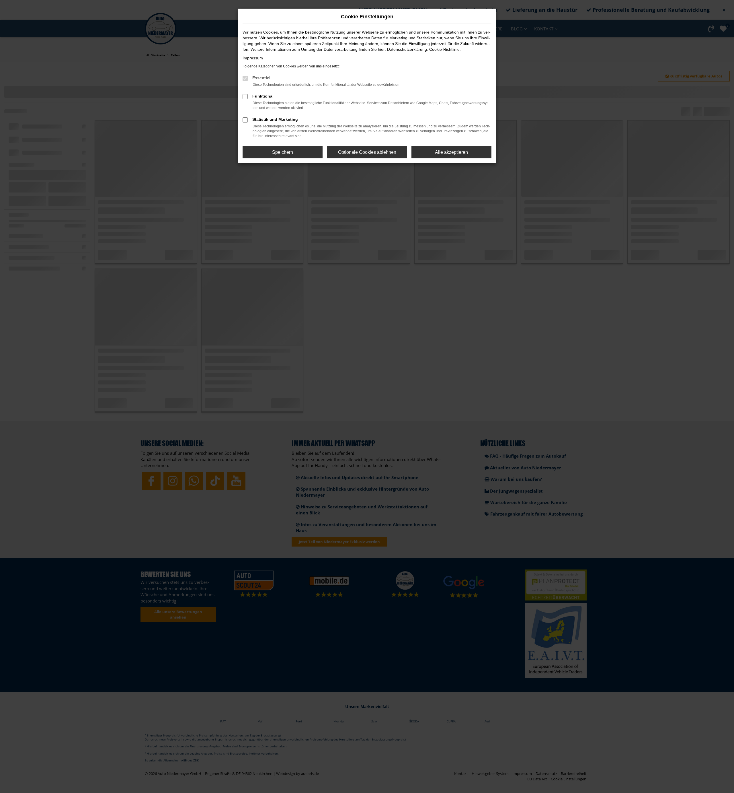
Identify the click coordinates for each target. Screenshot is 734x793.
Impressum (253, 58)
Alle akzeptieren (451, 152)
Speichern (282, 152)
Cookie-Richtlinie (444, 49)
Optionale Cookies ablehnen (367, 152)
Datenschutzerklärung (407, 49)
